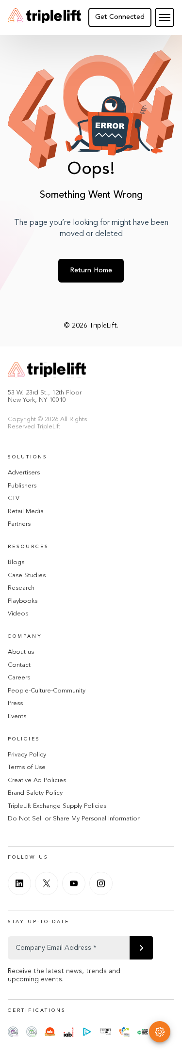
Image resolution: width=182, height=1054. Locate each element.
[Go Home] (44, 17)
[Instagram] (101, 883)
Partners (19, 524)
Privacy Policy (27, 755)
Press (15, 703)
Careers (19, 678)
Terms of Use (27, 767)
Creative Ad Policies (37, 780)
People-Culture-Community (46, 691)
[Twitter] (46, 883)
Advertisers (24, 473)
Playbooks (22, 601)
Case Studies (27, 575)
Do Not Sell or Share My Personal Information (74, 819)
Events (17, 716)
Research (21, 588)
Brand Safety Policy (35, 793)
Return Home (91, 270)
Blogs (16, 562)
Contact (19, 665)
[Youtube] (73, 883)
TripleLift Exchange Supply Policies (57, 806)
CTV (13, 498)
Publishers (22, 486)
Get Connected (120, 17)
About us (21, 652)
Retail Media (26, 511)
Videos (18, 614)
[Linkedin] (19, 883)
